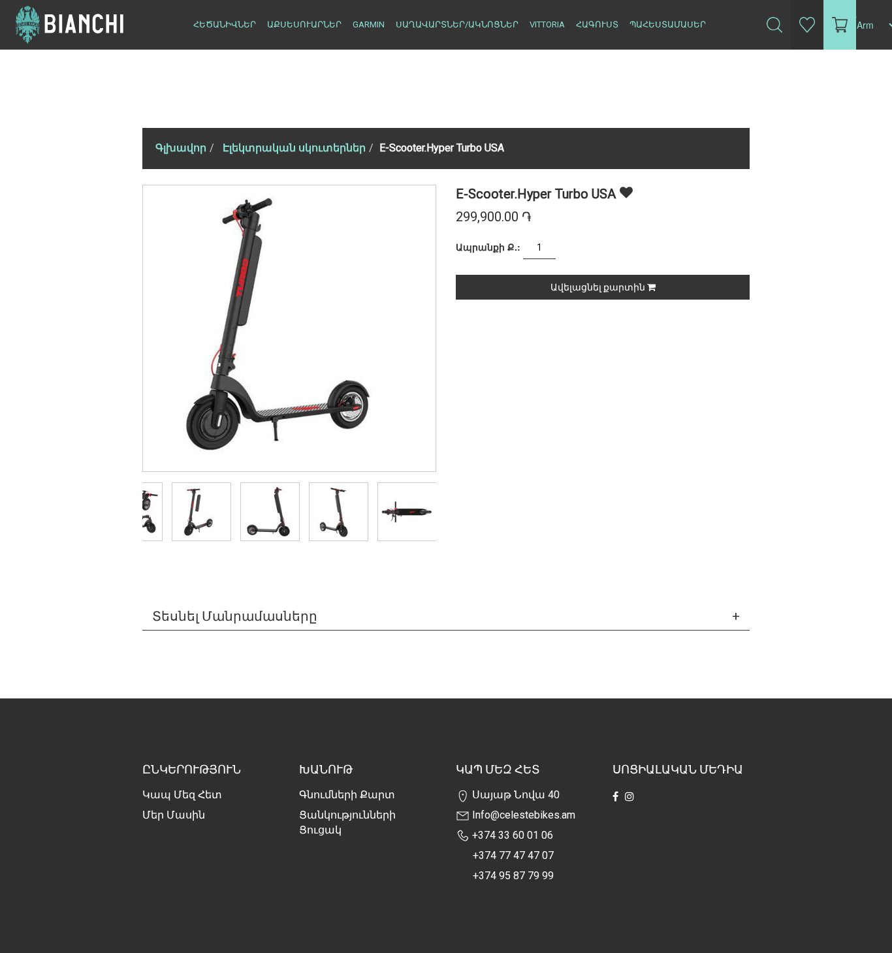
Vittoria (547, 24)
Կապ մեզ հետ (182, 795)
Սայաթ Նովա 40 (515, 795)
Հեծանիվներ (224, 24)
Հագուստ (597, 24)
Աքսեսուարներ (304, 24)
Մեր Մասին (173, 815)
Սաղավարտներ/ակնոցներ (457, 24)
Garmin (369, 24)
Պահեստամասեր (667, 24)
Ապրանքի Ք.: (488, 246)
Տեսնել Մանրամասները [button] (234, 616)
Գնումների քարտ (347, 795)
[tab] (446, 616)
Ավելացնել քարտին (598, 287)
